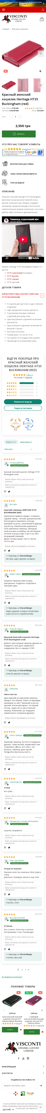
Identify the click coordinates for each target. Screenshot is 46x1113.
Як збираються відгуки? (12, 977)
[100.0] (28, 423)
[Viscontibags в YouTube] (23, 1058)
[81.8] (15, 423)
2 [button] (22, 969)
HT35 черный (12, 279)
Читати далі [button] (9, 541)
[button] (29, 108)
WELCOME (23, 4)
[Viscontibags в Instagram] (28, 1058)
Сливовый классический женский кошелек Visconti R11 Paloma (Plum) (34, 1020)
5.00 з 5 (29, 375)
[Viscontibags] (14, 19)
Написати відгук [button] (23, 401)
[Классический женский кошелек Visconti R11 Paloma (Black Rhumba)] (12, 1000)
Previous (4, 1010)
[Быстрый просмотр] (20, 1029)
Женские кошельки (20, 29)
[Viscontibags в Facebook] (18, 1058)
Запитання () (26, 442)
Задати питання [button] (23, 408)
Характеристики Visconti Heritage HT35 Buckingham (20, 295)
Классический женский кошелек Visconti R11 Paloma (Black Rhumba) (12, 1019)
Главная (5, 29)
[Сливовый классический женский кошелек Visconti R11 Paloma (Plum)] (34, 1000)
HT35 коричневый (14, 273)
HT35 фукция (12, 276)
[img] (9, 459)
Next (41, 85)
